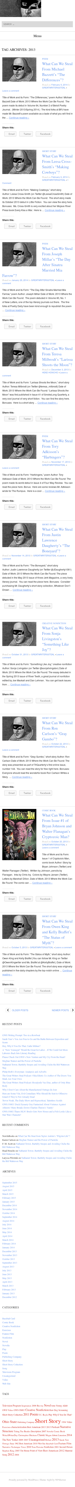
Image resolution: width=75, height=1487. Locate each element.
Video (5, 1379)
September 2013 (9, 1262)
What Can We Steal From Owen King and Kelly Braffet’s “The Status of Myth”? (57, 931)
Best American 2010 (28, 1443)
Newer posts (63, 1010)
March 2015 (7, 1193)
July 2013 (6, 1270)
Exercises (6, 1330)
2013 (55, 1439)
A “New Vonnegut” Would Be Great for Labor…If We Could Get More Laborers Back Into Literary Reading (35, 1051)
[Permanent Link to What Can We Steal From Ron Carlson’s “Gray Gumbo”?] (19, 739)
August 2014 (8, 1220)
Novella (5, 1345)
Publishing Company (12, 1356)
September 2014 (9, 1216)
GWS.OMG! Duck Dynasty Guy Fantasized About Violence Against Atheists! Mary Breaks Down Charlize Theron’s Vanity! (34, 1106)
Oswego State (8, 1443)
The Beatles (25, 1431)
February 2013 (9, 1289)
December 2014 (9, 1205)
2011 (26, 1414)
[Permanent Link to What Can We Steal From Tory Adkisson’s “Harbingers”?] (19, 457)
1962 (17, 1443)
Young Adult (62, 1405)
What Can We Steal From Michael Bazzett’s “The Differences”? (57, 71)
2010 (29, 1446)
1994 (64, 1422)
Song (4, 1368)
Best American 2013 (36, 1426)
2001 (56, 1446)
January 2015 (8, 1201)
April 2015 (7, 1190)
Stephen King (8, 1450)
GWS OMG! (19, 1410)
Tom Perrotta (37, 1446)
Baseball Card (8, 1318)
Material (68, 1450)
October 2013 (8, 1258)
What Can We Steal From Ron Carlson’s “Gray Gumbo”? (57, 731)
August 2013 (8, 1266)
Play (4, 1349)
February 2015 (9, 1197)
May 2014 (7, 1232)
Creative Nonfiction (54, 623)
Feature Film (8, 1333)
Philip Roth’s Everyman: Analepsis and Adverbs (24, 1071)
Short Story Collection (12, 1364)
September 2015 (9, 1182)
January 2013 (8, 1293)
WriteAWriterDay (10, 1435)
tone (53, 1405)
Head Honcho (50, 372)
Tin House (24, 1450)
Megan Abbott (52, 1435)
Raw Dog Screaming (58, 1410)
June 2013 (7, 1274)
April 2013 (7, 1281)
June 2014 (7, 1228)
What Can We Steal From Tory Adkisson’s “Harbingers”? (57, 449)
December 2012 (9, 1297)
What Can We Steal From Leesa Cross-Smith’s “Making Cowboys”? (57, 164)
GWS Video (7, 1410)
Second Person (65, 1446)
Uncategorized (8, 1375)
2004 (16, 1454)
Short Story (49, 151)
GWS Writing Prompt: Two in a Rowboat (21, 1035)
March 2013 (7, 1285)
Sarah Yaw (64, 1439)
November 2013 (9, 1255)
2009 (20, 1439)
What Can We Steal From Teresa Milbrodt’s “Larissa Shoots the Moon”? (57, 356)
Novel (5, 1341)
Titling (16, 1431)
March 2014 (7, 1239)
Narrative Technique (11, 1446)
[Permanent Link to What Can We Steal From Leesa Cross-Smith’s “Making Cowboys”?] (19, 173)
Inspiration (26, 1405)
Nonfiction (7, 1337)
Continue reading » (19, 117)
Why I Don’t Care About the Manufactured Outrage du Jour (29, 1089)
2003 (26, 1439)
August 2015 (8, 1186)
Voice (23, 1446)
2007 (44, 1431)
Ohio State (9, 1421)
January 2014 (8, 1247)
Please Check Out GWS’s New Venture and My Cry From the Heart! (33, 1056)
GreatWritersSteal (53, 87)
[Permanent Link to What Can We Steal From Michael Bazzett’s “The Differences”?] (19, 80)
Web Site (6, 1383)
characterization (19, 1426)
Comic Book (49, 810)
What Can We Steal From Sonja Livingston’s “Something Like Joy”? (57, 638)
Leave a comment (10, 90)
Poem (45, 58)
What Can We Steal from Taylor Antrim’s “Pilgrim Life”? (44, 1135)
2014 (69, 1435)
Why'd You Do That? (62, 1414)
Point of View (36, 1450)
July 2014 (6, 1224)
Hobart (48, 1439)
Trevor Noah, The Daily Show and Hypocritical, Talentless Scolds (32, 1100)
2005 (17, 1450)
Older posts (17, 1010)
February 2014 (9, 1243)
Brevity (40, 1405)
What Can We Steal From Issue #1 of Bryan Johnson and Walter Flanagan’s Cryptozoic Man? (57, 825)
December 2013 (9, 1251)
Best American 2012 (53, 1450)
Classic (41, 1435)
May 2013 (7, 1278)
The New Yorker (10, 1439)
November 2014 (9, 1209)
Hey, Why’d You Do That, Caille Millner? (21, 1045)
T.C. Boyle (43, 1414)
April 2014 (7, 1235)
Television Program (11, 1371)
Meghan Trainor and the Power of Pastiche (21, 1060)
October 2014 (8, 1213)
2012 (11, 1454)
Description (36, 1431)
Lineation (62, 1435)
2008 (34, 1405)
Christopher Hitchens (27, 1435)
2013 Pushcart (52, 1426)
